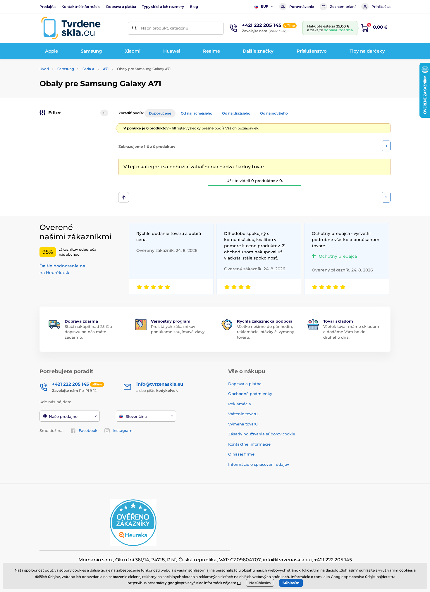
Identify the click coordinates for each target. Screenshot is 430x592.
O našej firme (241, 454)
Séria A (88, 69)
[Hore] (123, 197)
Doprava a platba (121, 6)
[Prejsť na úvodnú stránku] (70, 28)
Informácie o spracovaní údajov (258, 464)
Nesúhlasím (260, 583)
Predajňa (47, 6)
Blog (194, 6)
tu (239, 583)
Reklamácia (239, 403)
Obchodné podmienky (250, 393)
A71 (106, 69)
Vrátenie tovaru (243, 413)
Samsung (65, 69)
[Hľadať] (134, 28)
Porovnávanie (301, 6)
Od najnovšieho (274, 113)
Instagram (123, 430)
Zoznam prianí (342, 6)
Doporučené (160, 113)
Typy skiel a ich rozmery (163, 6)
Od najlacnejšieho (196, 113)
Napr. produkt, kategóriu (164, 28)
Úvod (44, 69)
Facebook (88, 430)
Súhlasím (291, 583)
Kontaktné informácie (80, 6)
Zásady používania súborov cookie (261, 434)
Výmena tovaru (243, 424)
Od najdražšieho (236, 113)
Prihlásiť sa (381, 6)
